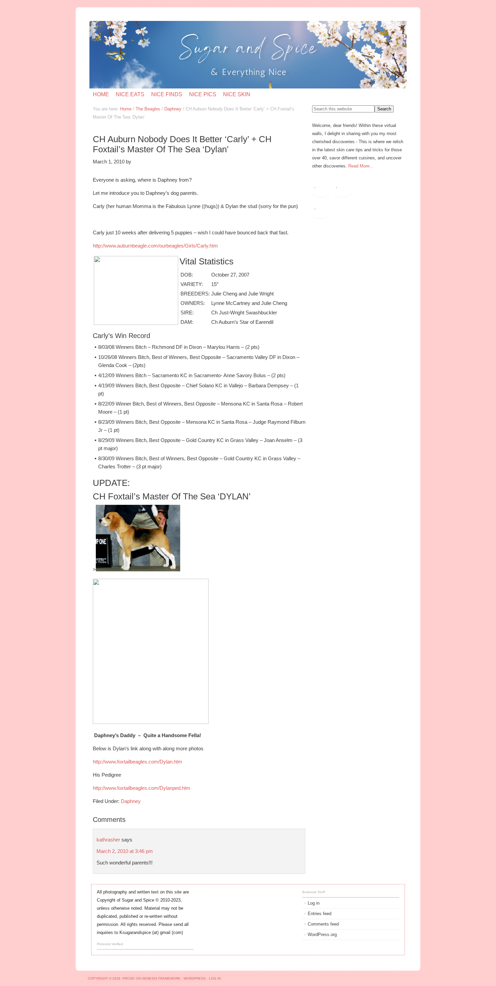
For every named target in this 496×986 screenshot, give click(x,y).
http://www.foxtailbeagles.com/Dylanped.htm (141, 788)
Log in (314, 903)
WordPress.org (322, 934)
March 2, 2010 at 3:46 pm (125, 851)
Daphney (131, 801)
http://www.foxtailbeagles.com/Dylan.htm (137, 761)
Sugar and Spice (170, 54)
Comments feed (323, 924)
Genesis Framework (161, 978)
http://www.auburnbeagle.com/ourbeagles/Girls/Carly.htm (155, 246)
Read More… (361, 165)
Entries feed (319, 913)
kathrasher (108, 839)
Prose (128, 978)
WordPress (195, 978)
